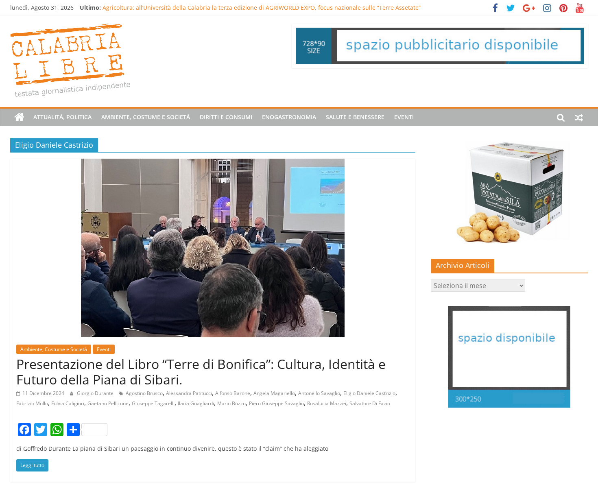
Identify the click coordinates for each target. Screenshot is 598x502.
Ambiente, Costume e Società (145, 117)
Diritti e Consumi (226, 117)
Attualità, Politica (62, 117)
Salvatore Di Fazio (369, 403)
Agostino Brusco (144, 393)
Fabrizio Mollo (32, 403)
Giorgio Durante (96, 393)
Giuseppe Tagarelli (153, 403)
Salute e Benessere (355, 117)
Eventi (404, 117)
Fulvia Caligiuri (67, 403)
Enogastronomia (289, 117)
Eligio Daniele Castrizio (369, 393)
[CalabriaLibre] (19, 117)
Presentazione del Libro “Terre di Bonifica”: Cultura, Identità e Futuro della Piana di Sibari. (201, 371)
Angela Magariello (274, 393)
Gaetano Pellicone (108, 403)
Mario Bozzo (231, 403)
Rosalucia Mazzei (326, 403)
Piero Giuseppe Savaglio (276, 403)
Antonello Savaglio (319, 393)
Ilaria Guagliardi (196, 403)
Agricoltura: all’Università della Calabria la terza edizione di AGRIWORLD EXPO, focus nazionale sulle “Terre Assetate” (262, 7)
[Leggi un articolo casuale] (579, 117)
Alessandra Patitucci (189, 393)
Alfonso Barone (232, 393)
